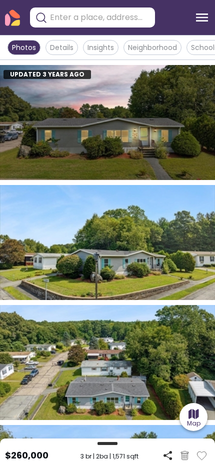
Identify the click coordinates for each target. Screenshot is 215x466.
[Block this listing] (185, 455)
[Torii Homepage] (12, 18)
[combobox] (100, 18)
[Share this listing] (167, 455)
